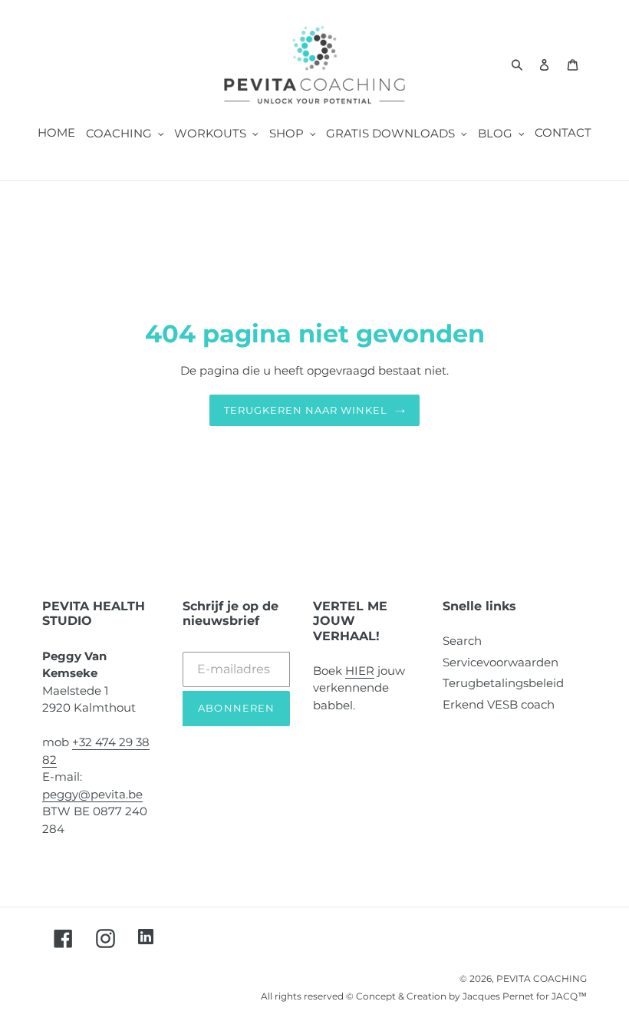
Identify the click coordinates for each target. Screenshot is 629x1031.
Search (462, 640)
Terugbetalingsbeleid (503, 683)
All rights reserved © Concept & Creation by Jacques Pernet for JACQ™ (424, 996)
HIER (359, 670)
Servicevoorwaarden (500, 662)
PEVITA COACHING (541, 978)
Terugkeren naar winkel (306, 410)
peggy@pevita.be (92, 794)
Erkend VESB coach (499, 704)
